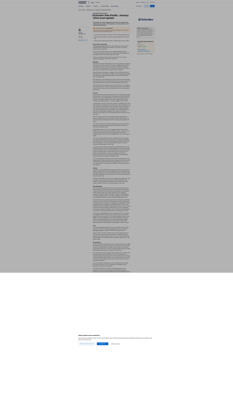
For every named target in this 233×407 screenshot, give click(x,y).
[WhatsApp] (84, 40)
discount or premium (98, 58)
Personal (92, 2)
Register (138, 2)
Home (79, 9)
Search (139, 6)
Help (148, 2)
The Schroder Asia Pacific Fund (100, 46)
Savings (88, 6)
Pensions (95, 6)
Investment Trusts (90, 9)
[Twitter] (87, 40)
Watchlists (143, 2)
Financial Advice (105, 6)
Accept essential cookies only (87, 343)
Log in (152, 6)
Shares (83, 9)
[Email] (82, 40)
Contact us (152, 2)
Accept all (102, 343)
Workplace (98, 2)
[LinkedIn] (79, 40)
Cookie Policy (87, 339)
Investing (80, 6)
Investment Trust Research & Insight (103, 9)
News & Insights (115, 6)
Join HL (147, 6)
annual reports (113, 228)
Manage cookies (115, 343)
